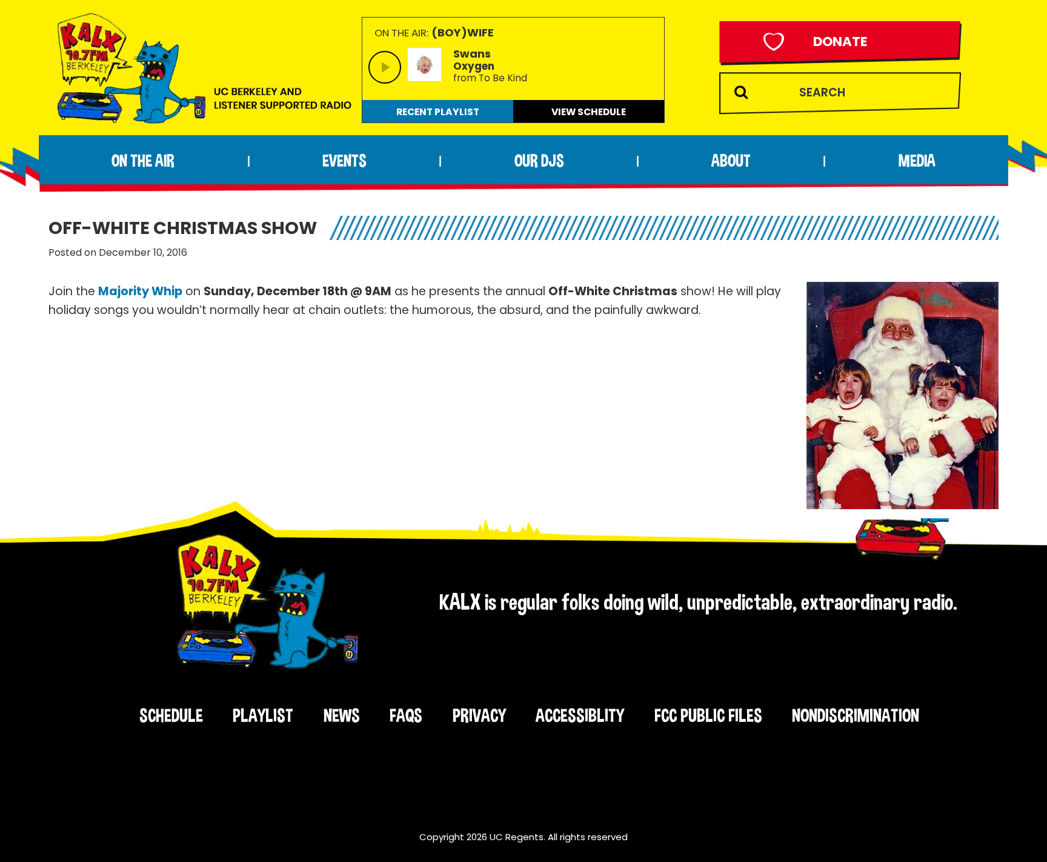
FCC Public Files (708, 715)
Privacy (479, 715)
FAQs (406, 715)
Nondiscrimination (855, 715)
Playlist (263, 715)
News (342, 715)
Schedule (171, 715)
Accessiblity (580, 715)
